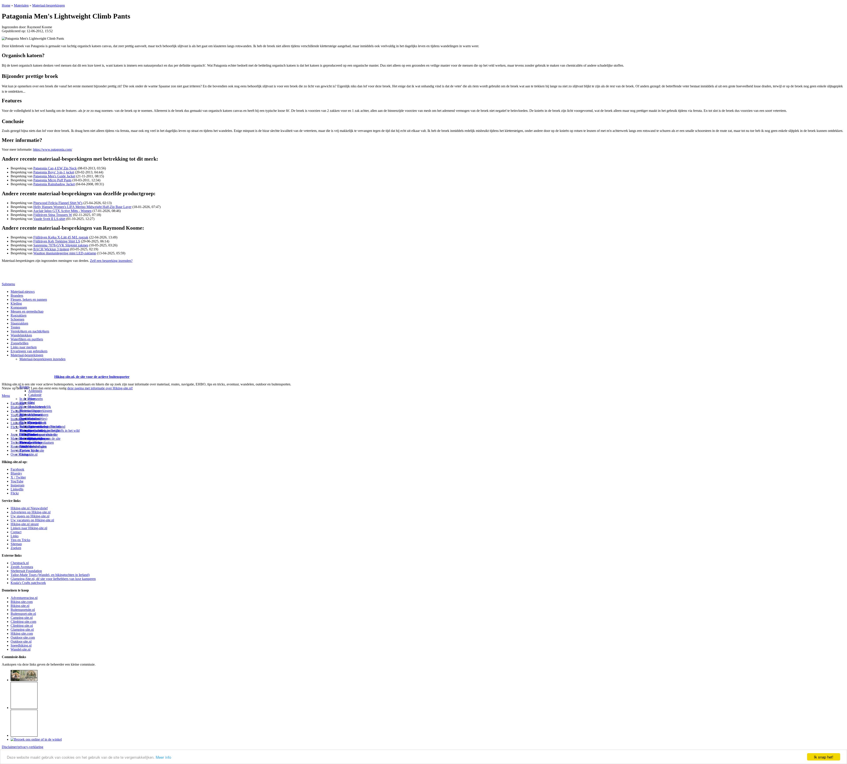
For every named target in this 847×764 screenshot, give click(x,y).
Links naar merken (24, 347)
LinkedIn (17, 489)
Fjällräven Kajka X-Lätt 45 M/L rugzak (60, 237)
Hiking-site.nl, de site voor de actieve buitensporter (91, 377)
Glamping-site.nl (22, 629)
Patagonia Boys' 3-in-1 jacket (53, 172)
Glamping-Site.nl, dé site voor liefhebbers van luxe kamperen (53, 579)
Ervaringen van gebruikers (29, 351)
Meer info (163, 757)
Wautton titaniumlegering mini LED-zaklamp (64, 253)
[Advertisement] (27, 371)
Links (15, 536)
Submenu (8, 284)
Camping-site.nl (22, 617)
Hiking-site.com (22, 633)
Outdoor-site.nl (21, 641)
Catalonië (34, 395)
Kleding (16, 303)
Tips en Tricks (20, 540)
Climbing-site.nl (22, 625)
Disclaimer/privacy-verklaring (22, 747)
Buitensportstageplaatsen (36, 442)
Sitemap (25, 442)
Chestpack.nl (20, 563)
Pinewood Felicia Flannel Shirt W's (57, 203)
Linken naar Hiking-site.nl (29, 528)
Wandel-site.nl (20, 649)
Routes (24, 387)
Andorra (34, 415)
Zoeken (16, 548)
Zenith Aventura (22, 567)
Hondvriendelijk (39, 407)
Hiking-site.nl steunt (25, 524)
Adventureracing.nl (24, 598)
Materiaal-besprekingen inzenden (42, 359)
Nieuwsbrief (28, 446)
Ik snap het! (823, 757)
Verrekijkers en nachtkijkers (30, 331)
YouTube (17, 481)
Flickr (15, 427)
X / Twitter (18, 477)
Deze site (25, 418)
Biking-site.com (22, 602)
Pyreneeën (35, 399)
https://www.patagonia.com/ (52, 149)
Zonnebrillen (19, 343)
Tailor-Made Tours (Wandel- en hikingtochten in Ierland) (50, 575)
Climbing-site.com (23, 621)
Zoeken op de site (31, 450)
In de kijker (27, 399)
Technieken (19, 442)
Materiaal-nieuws (23, 291)
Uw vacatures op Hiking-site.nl (32, 520)
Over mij (34, 422)
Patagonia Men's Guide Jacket (54, 176)
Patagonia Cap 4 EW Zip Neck (55, 168)
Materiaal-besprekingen (48, 5)
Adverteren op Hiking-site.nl (31, 512)
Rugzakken (18, 315)
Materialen (21, 5)
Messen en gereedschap (27, 311)
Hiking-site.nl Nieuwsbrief (29, 508)
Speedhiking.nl (21, 645)
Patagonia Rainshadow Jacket (54, 184)
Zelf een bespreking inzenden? (111, 261)
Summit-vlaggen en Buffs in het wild (54, 430)
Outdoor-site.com (23, 637)
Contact (24, 454)
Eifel (31, 403)
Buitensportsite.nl (23, 610)
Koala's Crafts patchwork (28, 583)
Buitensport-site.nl (23, 614)
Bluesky (16, 473)
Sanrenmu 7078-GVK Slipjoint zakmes (60, 245)
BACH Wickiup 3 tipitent (51, 249)
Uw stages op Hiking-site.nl (30, 516)
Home (6, 5)
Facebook (17, 403)
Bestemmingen (29, 411)
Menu (6, 396)
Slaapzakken (19, 323)
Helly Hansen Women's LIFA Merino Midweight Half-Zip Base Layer (82, 207)
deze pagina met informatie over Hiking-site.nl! (100, 388)
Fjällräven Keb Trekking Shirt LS (56, 241)
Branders (17, 295)
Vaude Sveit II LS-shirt (49, 219)
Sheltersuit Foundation (26, 571)
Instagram (17, 419)
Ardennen (35, 391)
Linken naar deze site (43, 434)
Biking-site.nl (20, 606)
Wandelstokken (21, 335)
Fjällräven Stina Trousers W (52, 215)
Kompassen (19, 307)
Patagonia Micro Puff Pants (52, 180)
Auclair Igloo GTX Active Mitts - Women (62, 211)
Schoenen (17, 319)
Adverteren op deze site (44, 426)
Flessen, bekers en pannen (29, 299)
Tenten (15, 327)
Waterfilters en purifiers (27, 339)
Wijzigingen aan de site (44, 438)
